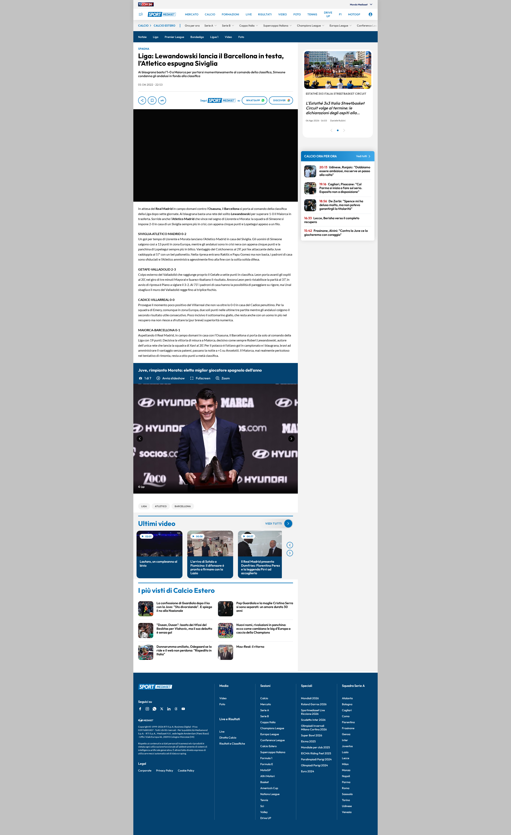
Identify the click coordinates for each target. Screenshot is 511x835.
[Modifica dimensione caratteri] (162, 100)
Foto (222, 704)
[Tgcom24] (146, 4)
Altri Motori (267, 776)
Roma (345, 788)
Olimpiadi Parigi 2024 (314, 765)
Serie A (264, 710)
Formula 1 (266, 758)
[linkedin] (169, 709)
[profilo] (370, 14)
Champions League (272, 728)
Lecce (345, 758)
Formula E (266, 764)
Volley (264, 812)
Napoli (346, 776)
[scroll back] (290, 545)
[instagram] (147, 709)
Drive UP (265, 818)
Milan (345, 764)
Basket (264, 782)
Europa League (269, 734)
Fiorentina (348, 722)
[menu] (140, 14)
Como (346, 716)
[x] (162, 709)
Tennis (264, 800)
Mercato (265, 704)
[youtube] (183, 709)
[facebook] (140, 709)
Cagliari (347, 710)
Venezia (347, 812)
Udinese (347, 806)
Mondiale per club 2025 (315, 747)
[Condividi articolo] (142, 100)
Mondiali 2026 (310, 698)
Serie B (264, 716)
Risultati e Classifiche (232, 743)
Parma (346, 782)
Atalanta (347, 698)
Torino (346, 800)
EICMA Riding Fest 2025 (316, 753)
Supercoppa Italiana (272, 752)
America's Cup (269, 788)
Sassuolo (347, 794)
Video (223, 698)
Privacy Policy (164, 770)
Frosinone (348, 728)
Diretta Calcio (227, 737)
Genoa (346, 734)
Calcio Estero (268, 746)
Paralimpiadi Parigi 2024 (316, 759)
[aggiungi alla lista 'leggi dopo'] (152, 100)
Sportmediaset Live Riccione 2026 (313, 712)
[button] (170, 378)
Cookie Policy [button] (186, 770)
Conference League (272, 740)
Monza (346, 770)
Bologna (347, 704)
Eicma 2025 (308, 741)
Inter (345, 740)
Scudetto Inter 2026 (313, 720)
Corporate (144, 770)
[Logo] (162, 14)
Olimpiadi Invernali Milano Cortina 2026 (314, 727)
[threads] (176, 709)
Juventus (347, 746)
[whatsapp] (154, 709)
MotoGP (265, 770)
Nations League (269, 794)
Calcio (264, 698)
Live (221, 731)
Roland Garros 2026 (314, 704)
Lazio (345, 752)
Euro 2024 (307, 771)
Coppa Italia (267, 722)
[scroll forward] (290, 553)
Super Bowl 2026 (311, 735)
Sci (262, 806)
